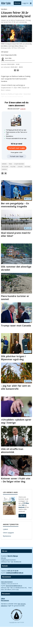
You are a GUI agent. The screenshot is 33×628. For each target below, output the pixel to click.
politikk (12, 166)
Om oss (3, 558)
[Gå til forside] (6, 3)
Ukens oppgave (8, 533)
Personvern (5, 600)
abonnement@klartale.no (14, 585)
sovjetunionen (19, 164)
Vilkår (3, 598)
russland (5, 166)
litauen (20, 166)
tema (10, 164)
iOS (23, 505)
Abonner (17, 3)
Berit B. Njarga (13, 556)
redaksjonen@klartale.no (14, 573)
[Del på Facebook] (15, 70)
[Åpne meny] (30, 3)
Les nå (22, 516)
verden (4, 164)
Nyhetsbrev (7, 536)
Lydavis (5, 529)
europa (4, 169)
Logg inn (25, 3)
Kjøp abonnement (7, 582)
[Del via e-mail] (17, 70)
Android (21, 507)
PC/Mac (26, 503)
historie (27, 166)
